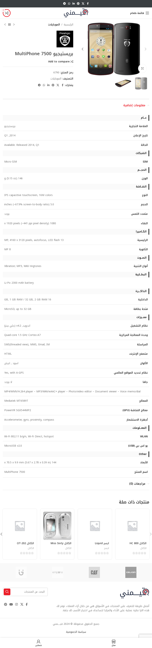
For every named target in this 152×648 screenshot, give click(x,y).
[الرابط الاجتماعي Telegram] (64, 3)
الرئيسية (68, 25)
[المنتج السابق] (14, 24)
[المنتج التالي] (5, 24)
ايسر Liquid (102, 543)
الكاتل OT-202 (25, 543)
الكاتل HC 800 (138, 543)
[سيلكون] (131, 572)
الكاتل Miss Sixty (61, 543)
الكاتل (143, 548)
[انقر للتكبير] (142, 68)
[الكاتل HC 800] (132, 526)
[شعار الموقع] (76, 12)
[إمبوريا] (57, 572)
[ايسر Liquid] (95, 526)
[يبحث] (7, 592)
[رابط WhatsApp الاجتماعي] (69, 3)
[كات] (94, 572)
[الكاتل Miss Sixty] (57, 526)
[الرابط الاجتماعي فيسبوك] (87, 3)
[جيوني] (21, 572)
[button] (145, 49)
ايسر (106, 548)
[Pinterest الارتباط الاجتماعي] (78, 3)
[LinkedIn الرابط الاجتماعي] (73, 3)
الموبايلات (54, 25)
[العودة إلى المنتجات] (9, 24)
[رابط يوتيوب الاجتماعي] (11, 605)
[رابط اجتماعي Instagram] (16, 605)
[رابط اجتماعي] (83, 3)
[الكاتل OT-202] (20, 526)
